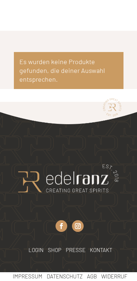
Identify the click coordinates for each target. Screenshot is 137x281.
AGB (92, 276)
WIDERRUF (114, 276)
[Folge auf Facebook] (61, 226)
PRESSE (76, 250)
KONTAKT (101, 250)
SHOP (54, 250)
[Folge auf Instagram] (78, 226)
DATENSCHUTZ (65, 276)
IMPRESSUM (27, 276)
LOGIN (35, 250)
